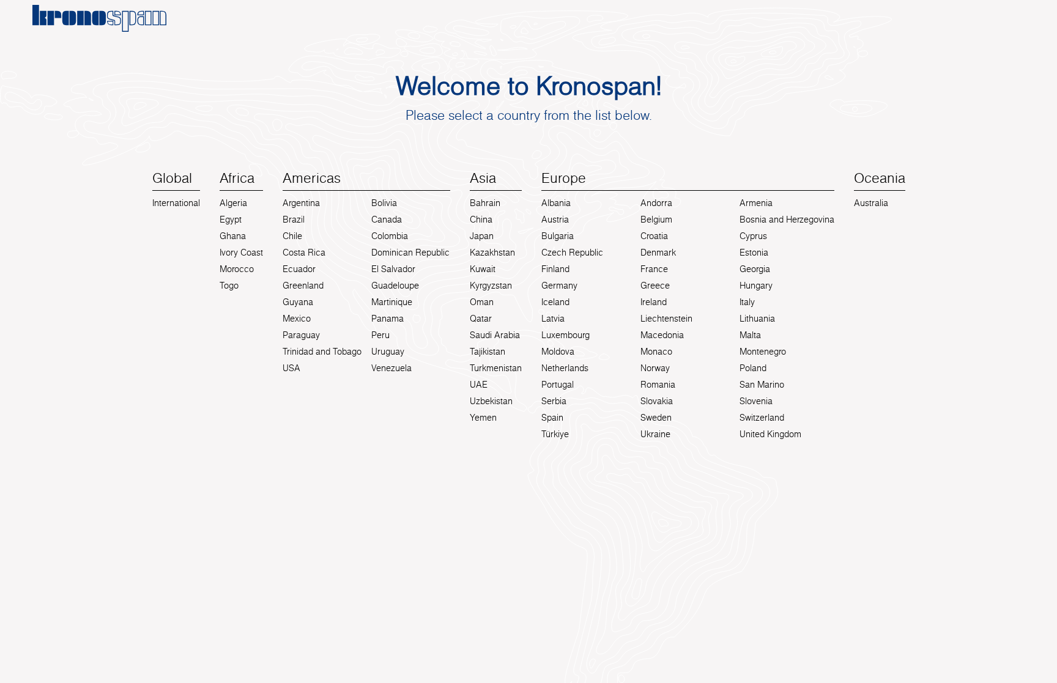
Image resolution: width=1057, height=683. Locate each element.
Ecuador (299, 269)
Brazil (294, 219)
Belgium (656, 219)
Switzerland (762, 418)
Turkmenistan (496, 368)
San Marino (762, 384)
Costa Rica (304, 252)
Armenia (756, 203)
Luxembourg (565, 335)
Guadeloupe (395, 285)
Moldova (557, 351)
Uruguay (387, 351)
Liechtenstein (666, 318)
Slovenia (756, 401)
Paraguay (301, 335)
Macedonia (662, 335)
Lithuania (757, 318)
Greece (655, 285)
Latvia (553, 318)
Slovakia (656, 401)
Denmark (658, 252)
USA (291, 368)
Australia (871, 203)
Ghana (233, 236)
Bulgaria (557, 236)
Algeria (233, 203)
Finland (555, 269)
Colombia (389, 236)
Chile (292, 236)
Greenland (303, 285)
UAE (479, 384)
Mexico (297, 318)
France (654, 269)
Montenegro (763, 351)
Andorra (656, 203)
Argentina (301, 203)
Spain (552, 418)
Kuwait (482, 269)
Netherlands (564, 368)
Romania (657, 384)
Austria (555, 219)
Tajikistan (487, 351)
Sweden (656, 418)
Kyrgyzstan (491, 285)
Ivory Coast (241, 252)
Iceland (555, 302)
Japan (482, 236)
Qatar (481, 318)
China (481, 219)
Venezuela (391, 368)
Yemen (483, 418)
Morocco (237, 269)
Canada (386, 219)
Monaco (656, 351)
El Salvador (393, 269)
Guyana (298, 302)
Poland (753, 368)
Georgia (755, 269)
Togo (229, 285)
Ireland (653, 302)
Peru (380, 335)
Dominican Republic (410, 252)
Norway (655, 368)
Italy (747, 302)
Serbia (553, 401)
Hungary (756, 285)
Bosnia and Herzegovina (787, 219)
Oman (482, 302)
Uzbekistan (491, 401)
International (176, 203)
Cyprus (753, 236)
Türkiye (555, 434)
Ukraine (655, 434)
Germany (559, 285)
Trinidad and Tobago (322, 351)
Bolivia (384, 203)
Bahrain (485, 203)
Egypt (231, 219)
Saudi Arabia (495, 335)
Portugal (557, 384)
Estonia (754, 252)
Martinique (391, 302)
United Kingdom (770, 434)
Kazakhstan (492, 252)
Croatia (654, 236)
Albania (556, 203)
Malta (750, 335)
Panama (387, 318)
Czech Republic (572, 252)
